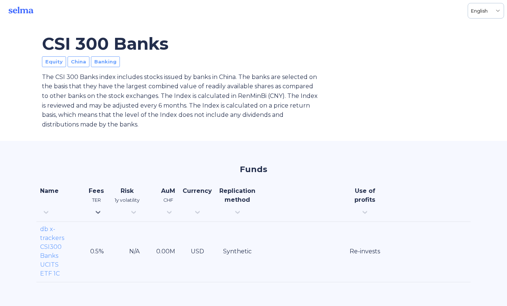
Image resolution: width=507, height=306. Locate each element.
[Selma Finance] (21, 11)
